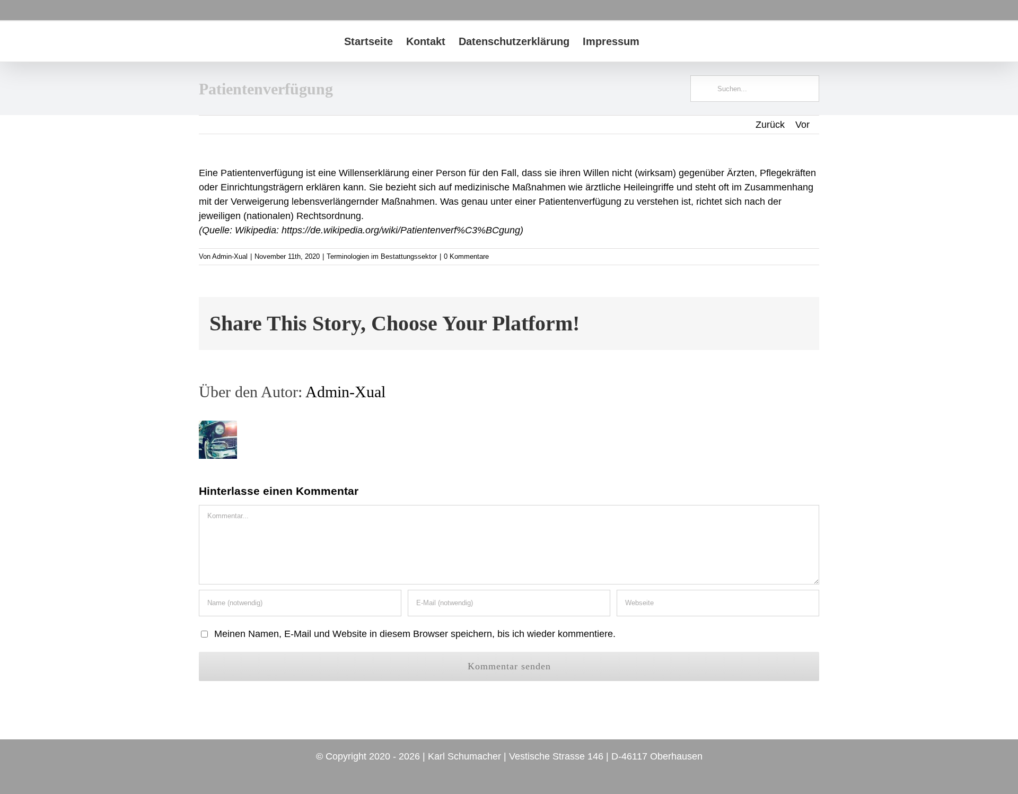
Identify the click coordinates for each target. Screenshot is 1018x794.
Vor (802, 124)
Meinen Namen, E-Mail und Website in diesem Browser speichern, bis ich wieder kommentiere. (415, 634)
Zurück (770, 124)
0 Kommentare (466, 256)
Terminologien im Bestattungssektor (382, 256)
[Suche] (657, 41)
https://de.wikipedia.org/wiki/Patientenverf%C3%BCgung (401, 230)
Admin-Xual (230, 256)
